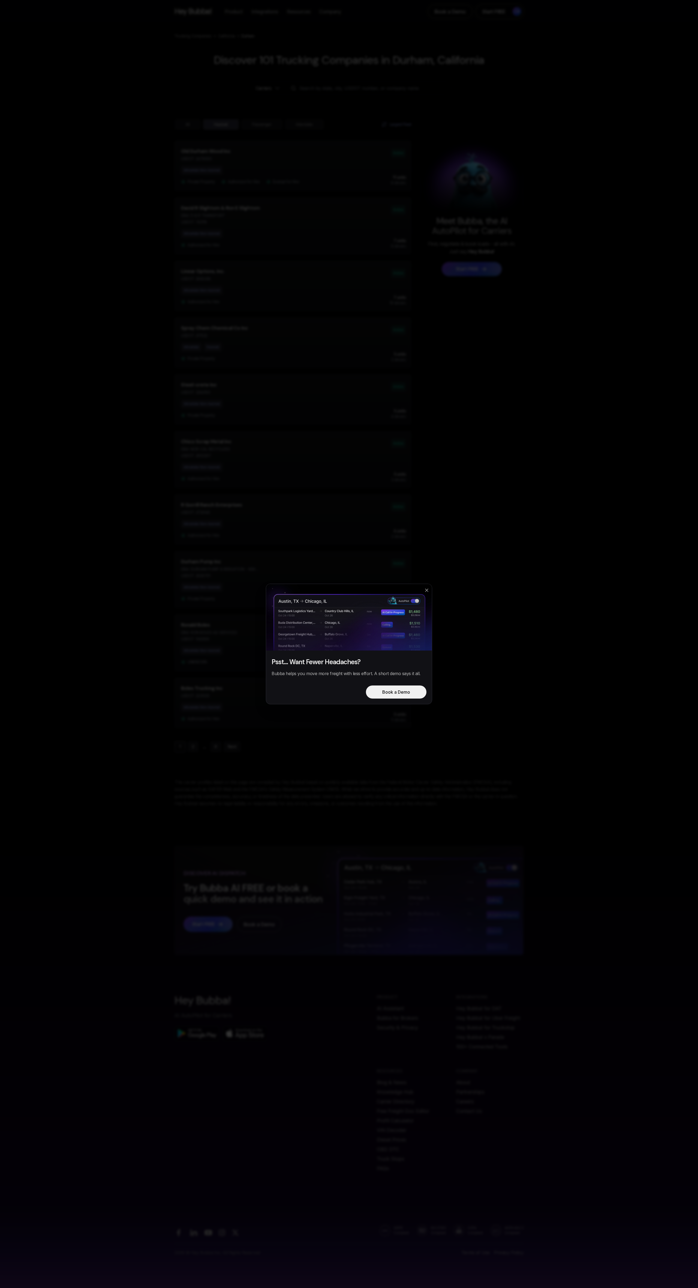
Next (232, 746)
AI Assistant (390, 1008)
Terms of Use (475, 1252)
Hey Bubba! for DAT (479, 1008)
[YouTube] (208, 1232)
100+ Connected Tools (481, 1047)
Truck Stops (390, 1159)
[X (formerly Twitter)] (235, 1232)
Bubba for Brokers (397, 1018)
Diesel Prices (391, 1140)
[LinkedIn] (193, 1232)
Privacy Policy (509, 1252)
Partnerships (470, 1092)
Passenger (262, 124)
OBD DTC (388, 1149)
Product (234, 11)
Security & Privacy (397, 1027)
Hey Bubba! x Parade (480, 1037)
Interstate (304, 124)
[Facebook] (178, 1233)
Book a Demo (450, 11)
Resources (299, 11)
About (463, 1082)
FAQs (383, 1168)
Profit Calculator (395, 1120)
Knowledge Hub (395, 1092)
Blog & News (391, 1082)
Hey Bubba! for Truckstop (485, 1027)
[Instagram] (222, 1232)
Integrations (264, 11)
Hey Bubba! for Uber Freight (488, 1018)
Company (330, 11)
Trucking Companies (193, 36)
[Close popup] (426, 590)
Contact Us (469, 1111)
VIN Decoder (391, 1130)
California (226, 36)
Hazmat (221, 124)
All (188, 124)
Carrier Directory (395, 1101)
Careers (465, 1101)
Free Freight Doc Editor (403, 1111)
